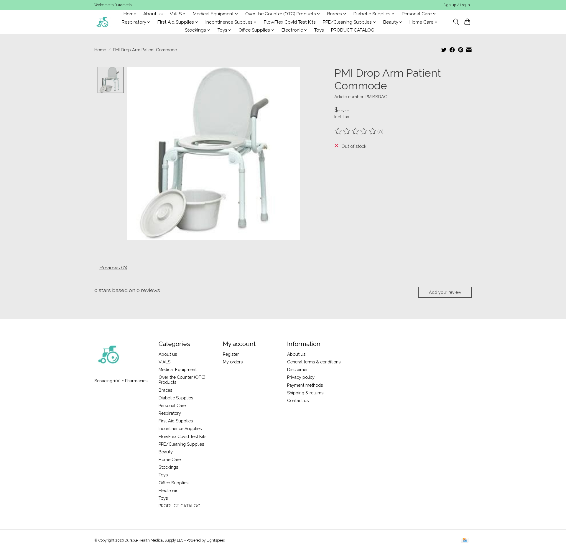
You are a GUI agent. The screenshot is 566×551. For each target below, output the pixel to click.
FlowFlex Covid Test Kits (290, 22)
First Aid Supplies (176, 420)
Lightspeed (216, 540)
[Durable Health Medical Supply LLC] (102, 22)
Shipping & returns (305, 392)
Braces (165, 390)
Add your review (445, 292)
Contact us (298, 400)
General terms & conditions (313, 361)
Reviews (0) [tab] (113, 267)
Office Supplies (173, 482)
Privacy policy (301, 377)
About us (153, 14)
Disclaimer (297, 369)
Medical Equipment (178, 369)
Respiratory (170, 413)
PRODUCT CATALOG (352, 30)
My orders (233, 361)
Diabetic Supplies (176, 397)
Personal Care (172, 405)
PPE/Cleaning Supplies (181, 444)
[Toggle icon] (456, 22)
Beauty (166, 451)
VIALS (164, 361)
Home (130, 14)
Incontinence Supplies (180, 428)
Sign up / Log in (456, 5)
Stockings (168, 467)
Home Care (170, 459)
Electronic (168, 490)
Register (231, 354)
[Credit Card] (464, 540)
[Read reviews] (355, 131)
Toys (319, 30)
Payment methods (305, 385)
